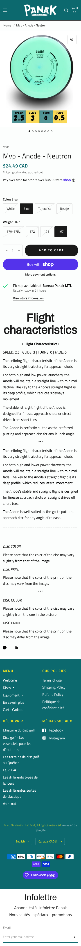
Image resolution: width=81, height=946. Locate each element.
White (11, 208)
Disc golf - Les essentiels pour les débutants (17, 743)
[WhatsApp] (6, 647)
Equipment (11, 695)
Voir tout (9, 803)
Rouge (64, 208)
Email (7, 927)
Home (7, 25)
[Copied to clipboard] (17, 648)
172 (32, 231)
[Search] (66, 10)
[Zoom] (72, 39)
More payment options (40, 274)
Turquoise (44, 208)
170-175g (14, 231)
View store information (28, 298)
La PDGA (9, 770)
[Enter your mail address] (73, 937)
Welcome (10, 680)
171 (47, 231)
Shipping (8, 172)
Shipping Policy (53, 687)
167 (61, 231)
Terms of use (52, 680)
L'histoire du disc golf (19, 730)
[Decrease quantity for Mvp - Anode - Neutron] (6, 250)
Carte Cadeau (13, 709)
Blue (26, 208)
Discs (7, 687)
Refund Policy (52, 694)
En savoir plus (13, 702)
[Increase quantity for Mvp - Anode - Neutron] (19, 250)
